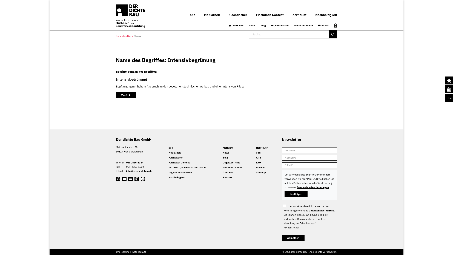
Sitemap (261, 172)
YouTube (124, 179)
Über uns (323, 25)
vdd (258, 152)
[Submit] (333, 34)
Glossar (260, 167)
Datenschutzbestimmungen (313, 187)
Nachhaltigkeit (176, 177)
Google (118, 179)
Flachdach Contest (179, 162)
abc (449, 98)
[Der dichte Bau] (130, 16)
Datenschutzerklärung (321, 210)
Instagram (136, 179)
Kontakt (227, 177)
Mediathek (174, 152)
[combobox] (293, 34)
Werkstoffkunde (303, 25)
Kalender (449, 89)
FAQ (258, 162)
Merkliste (238, 25)
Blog (263, 25)
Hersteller (262, 147)
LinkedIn (130, 179)
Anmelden (293, 237)
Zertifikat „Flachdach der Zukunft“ (188, 167)
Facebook (143, 179)
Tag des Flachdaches (180, 172)
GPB (258, 157)
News (252, 25)
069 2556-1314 (134, 162)
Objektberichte (280, 25)
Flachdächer (175, 157)
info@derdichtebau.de (139, 171)
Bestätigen (296, 194)
